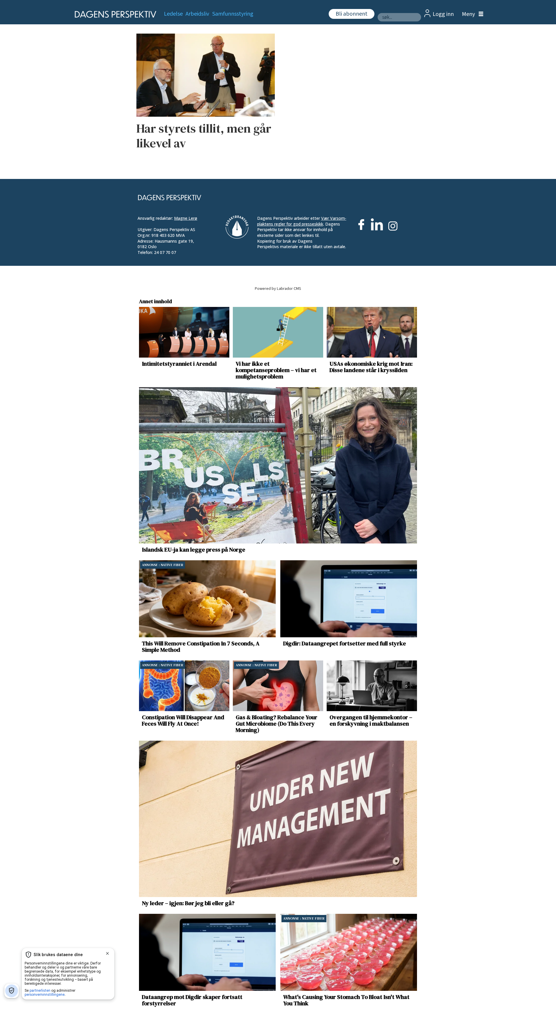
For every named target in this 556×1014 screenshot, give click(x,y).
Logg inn (443, 14)
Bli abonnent (351, 14)
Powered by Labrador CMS (278, 288)
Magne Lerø (185, 218)
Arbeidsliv (197, 14)
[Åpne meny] (471, 14)
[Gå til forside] (114, 14)
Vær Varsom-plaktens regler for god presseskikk (301, 221)
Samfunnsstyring (232, 14)
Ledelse (173, 14)
